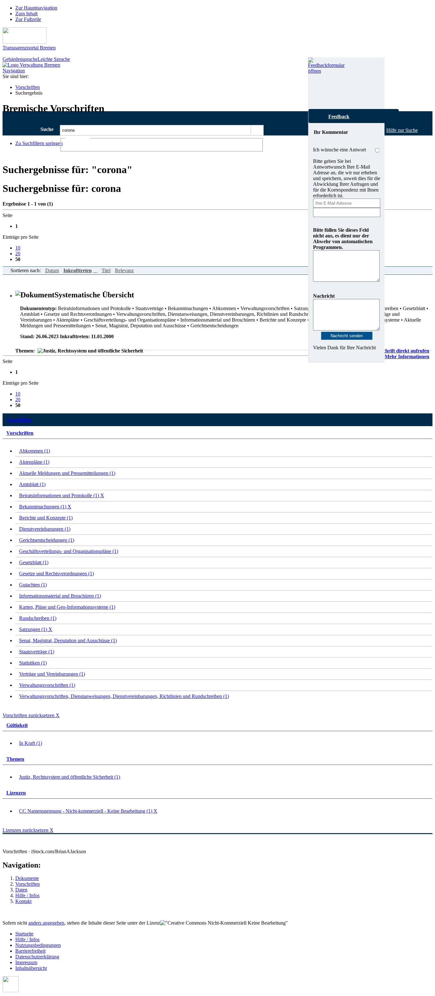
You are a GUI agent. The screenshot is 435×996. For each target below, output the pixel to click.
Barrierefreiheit (30, 951)
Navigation (14, 70)
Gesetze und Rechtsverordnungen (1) (56, 573)
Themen (15, 759)
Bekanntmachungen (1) (45, 506)
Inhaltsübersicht (31, 968)
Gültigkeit (17, 725)
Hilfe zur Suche (402, 130)
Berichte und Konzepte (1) (46, 517)
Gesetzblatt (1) (33, 562)
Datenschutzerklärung (37, 956)
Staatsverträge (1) (36, 651)
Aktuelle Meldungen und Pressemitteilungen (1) (67, 473)
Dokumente (27, 878)
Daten (21, 889)
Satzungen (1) (35, 629)
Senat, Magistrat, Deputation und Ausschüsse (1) (68, 640)
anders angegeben (46, 923)
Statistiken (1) (33, 662)
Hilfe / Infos (27, 895)
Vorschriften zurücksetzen (31, 715)
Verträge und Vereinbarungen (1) (52, 674)
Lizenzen (16, 793)
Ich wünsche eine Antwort (339, 149)
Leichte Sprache (54, 59)
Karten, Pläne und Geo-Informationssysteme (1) (67, 607)
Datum (52, 270)
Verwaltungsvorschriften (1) (47, 685)
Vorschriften (27, 87)
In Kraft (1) (30, 743)
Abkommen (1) (34, 451)
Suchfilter (19, 420)
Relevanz (124, 270)
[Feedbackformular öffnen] (315, 83)
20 (17, 253)
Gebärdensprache (20, 59)
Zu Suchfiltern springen (39, 143)
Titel (106, 270)
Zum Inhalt (26, 13)
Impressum (26, 962)
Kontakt (23, 901)
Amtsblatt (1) (32, 484)
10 (17, 248)
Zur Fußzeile (28, 19)
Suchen (257, 130)
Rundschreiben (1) (37, 618)
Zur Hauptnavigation (36, 8)
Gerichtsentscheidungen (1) (46, 540)
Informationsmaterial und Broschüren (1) (60, 596)
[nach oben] (10, 990)
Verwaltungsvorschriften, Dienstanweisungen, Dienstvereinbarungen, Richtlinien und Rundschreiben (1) (124, 696)
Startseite (24, 933)
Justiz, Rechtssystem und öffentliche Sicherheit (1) (69, 777)
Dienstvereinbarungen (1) (44, 529)
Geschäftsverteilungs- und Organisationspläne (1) (68, 551)
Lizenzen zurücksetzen (28, 830)
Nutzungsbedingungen (38, 945)
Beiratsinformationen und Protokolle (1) (61, 495)
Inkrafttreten (77, 270)
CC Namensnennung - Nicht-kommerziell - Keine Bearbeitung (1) (88, 811)
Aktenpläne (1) (34, 462)
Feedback (338, 116)
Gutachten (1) (33, 584)
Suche (46, 129)
